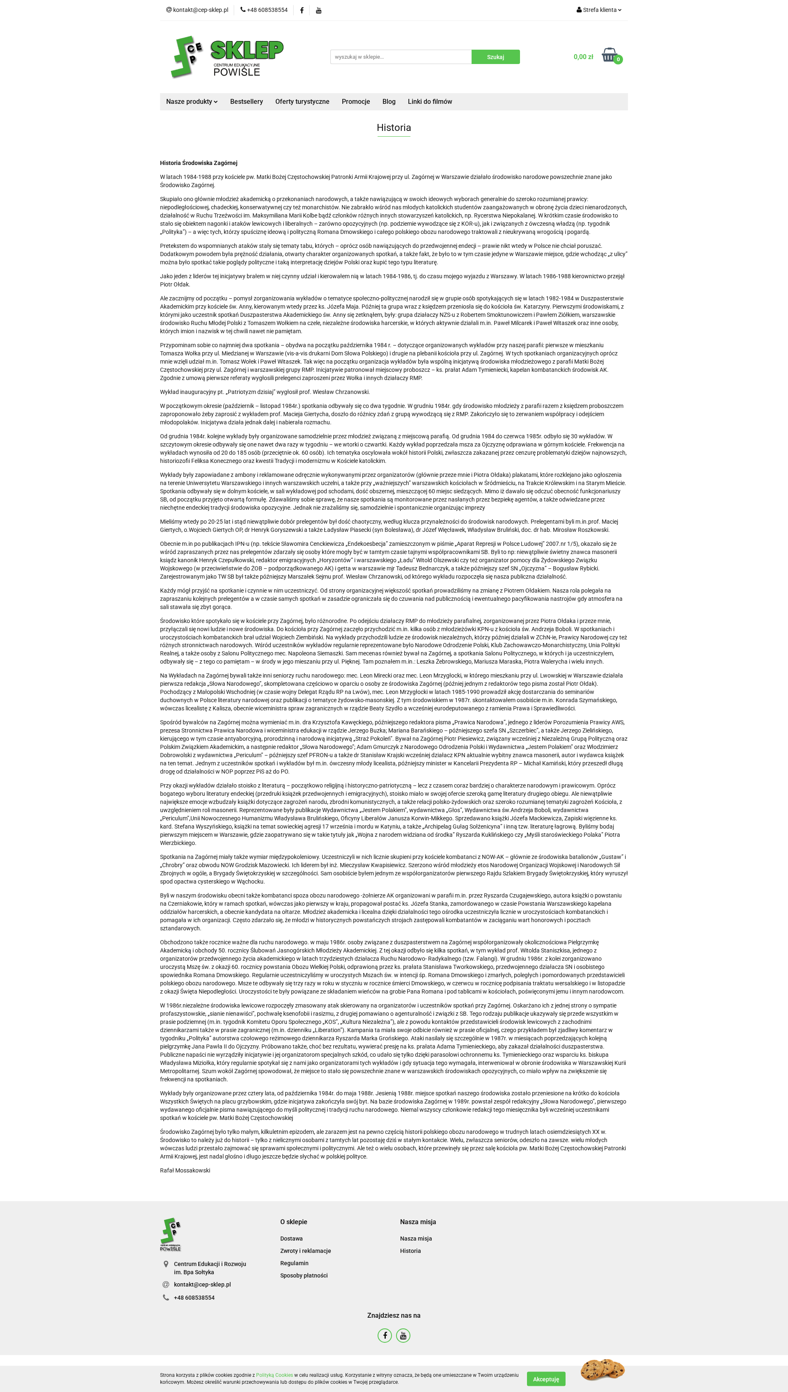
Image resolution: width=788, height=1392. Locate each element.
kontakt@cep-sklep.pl (202, 1284)
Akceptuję (546, 1379)
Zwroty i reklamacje (305, 1251)
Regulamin (294, 1263)
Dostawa (291, 1238)
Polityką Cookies (274, 1375)
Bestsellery (246, 101)
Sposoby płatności (304, 1275)
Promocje (356, 101)
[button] (293, 1222)
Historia (410, 1251)
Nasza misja (416, 1238)
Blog (389, 101)
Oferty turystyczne (302, 101)
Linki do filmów (430, 101)
